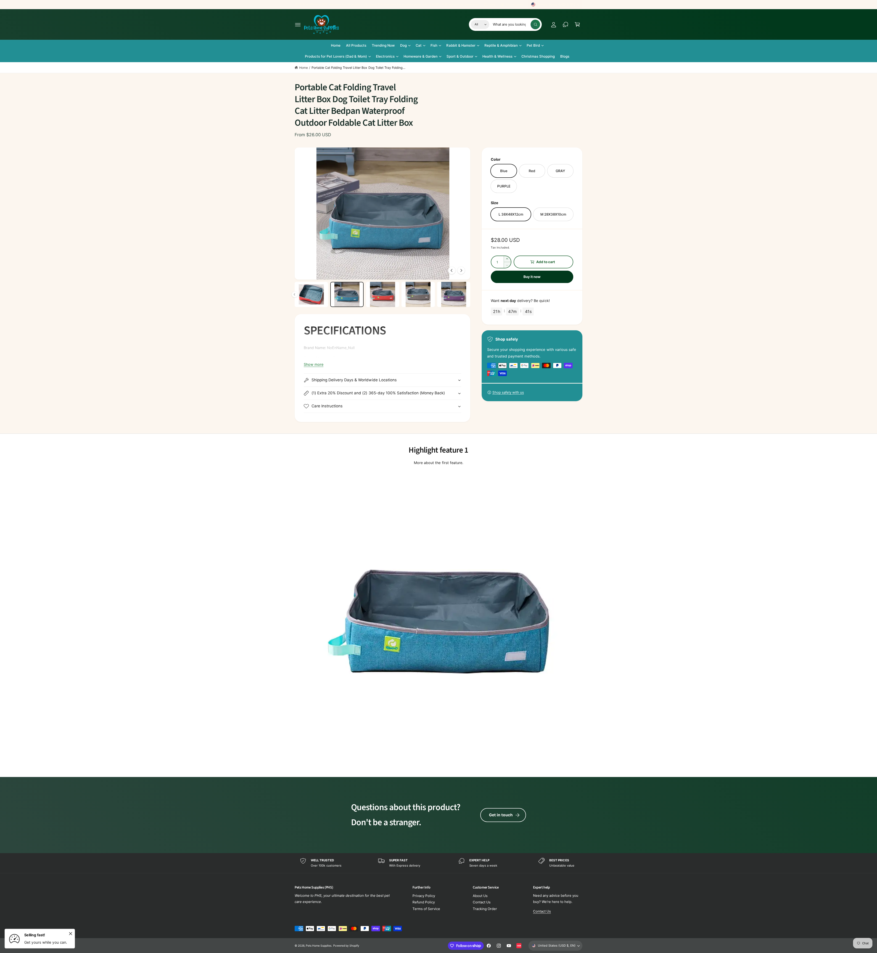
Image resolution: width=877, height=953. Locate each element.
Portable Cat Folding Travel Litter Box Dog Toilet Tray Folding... (358, 67)
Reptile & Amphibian (501, 45)
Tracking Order (485, 909)
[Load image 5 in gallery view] (347, 294)
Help (492, 4)
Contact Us (482, 902)
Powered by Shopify (346, 945)
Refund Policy (423, 902)
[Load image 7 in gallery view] (418, 294)
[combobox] (516, 24)
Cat (419, 45)
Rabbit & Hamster (460, 45)
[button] (298, 24)
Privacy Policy (423, 896)
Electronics (385, 56)
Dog (403, 45)
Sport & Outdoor (459, 56)
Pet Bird (533, 45)
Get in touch (501, 815)
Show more (313, 364)
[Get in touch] (565, 24)
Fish (434, 45)
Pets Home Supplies (318, 945)
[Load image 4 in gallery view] (311, 294)
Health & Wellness (497, 56)
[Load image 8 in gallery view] (453, 294)
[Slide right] (461, 270)
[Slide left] (451, 270)
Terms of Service (426, 909)
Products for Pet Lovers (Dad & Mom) (336, 56)
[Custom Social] (519, 946)
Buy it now (532, 277)
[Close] (70, 933)
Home (303, 67)
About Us (480, 896)
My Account (514, 4)
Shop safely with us (508, 392)
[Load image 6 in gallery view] (382, 294)
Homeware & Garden (421, 56)
